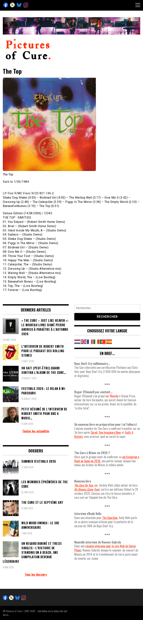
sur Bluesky (111, 396)
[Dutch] (77, 341)
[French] (90, 341)
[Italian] (96, 341)
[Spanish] (109, 341)
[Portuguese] (103, 341)
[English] (84, 341)
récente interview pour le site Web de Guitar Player (105, 548)
